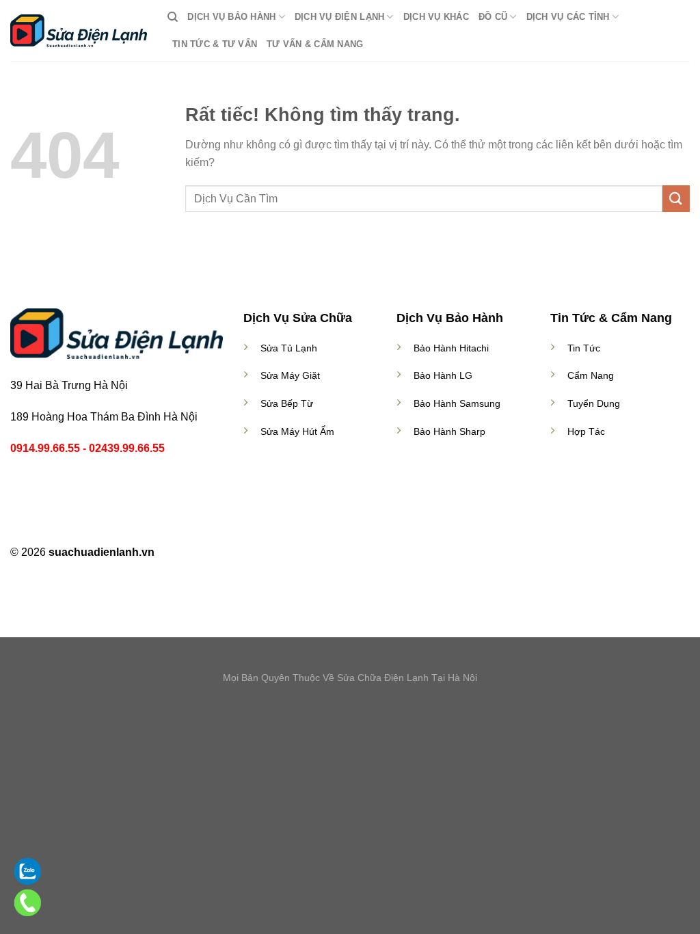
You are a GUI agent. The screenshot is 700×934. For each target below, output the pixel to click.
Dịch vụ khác (436, 17)
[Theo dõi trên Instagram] (341, 553)
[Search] (172, 17)
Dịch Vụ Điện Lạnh (339, 17)
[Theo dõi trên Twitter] (358, 553)
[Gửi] (676, 198)
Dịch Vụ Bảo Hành (231, 17)
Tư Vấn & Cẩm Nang (315, 44)
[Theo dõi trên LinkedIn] (375, 553)
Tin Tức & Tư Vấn (214, 44)
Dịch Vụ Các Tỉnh (568, 17)
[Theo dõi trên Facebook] (324, 553)
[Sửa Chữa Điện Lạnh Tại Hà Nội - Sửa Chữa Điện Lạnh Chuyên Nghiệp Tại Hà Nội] (78, 30)
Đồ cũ (493, 17)
